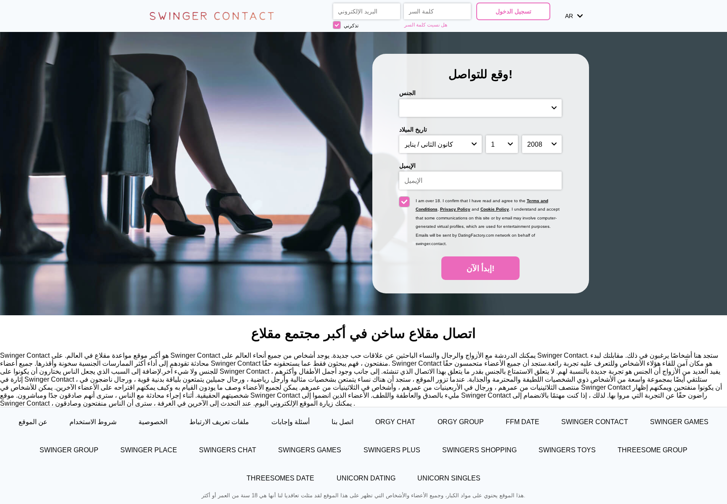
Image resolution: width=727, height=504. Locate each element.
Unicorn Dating (366, 478)
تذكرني (350, 25)
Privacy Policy (455, 209)
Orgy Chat (395, 421)
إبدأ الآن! (480, 268)
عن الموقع (33, 421)
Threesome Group (652, 450)
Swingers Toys (567, 450)
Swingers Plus (392, 450)
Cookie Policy (494, 209)
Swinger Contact (594, 421)
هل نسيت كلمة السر (425, 24)
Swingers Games (309, 450)
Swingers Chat (227, 450)
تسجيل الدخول (513, 11)
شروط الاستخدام (93, 421)
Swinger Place (148, 450)
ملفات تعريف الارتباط (219, 421)
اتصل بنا (342, 421)
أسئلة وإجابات (290, 421)
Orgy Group (461, 421)
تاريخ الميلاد (413, 129)
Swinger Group (69, 450)
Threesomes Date (280, 478)
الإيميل (407, 165)
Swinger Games (679, 421)
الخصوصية (152, 421)
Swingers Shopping (479, 450)
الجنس (407, 93)
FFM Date (522, 421)
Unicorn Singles (448, 478)
